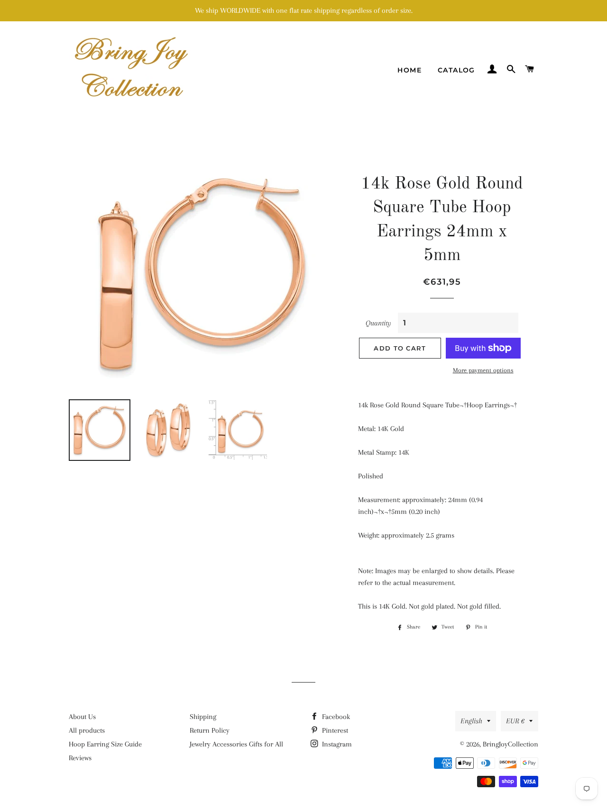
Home (409, 70)
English (471, 721)
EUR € (515, 721)
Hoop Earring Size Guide (105, 744)
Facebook (335, 716)
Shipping (203, 716)
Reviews (80, 758)
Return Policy (210, 730)
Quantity (378, 323)
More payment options (483, 370)
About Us (82, 716)
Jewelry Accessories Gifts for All (236, 744)
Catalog (456, 70)
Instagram (336, 744)
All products (87, 730)
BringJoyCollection (510, 744)
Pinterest (334, 730)
